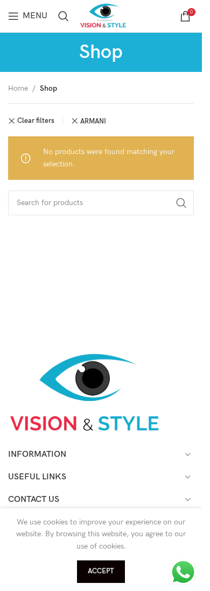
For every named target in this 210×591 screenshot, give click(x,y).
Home (18, 88)
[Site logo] (104, 15)
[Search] (63, 16)
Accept (101, 571)
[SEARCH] (181, 203)
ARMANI (93, 121)
